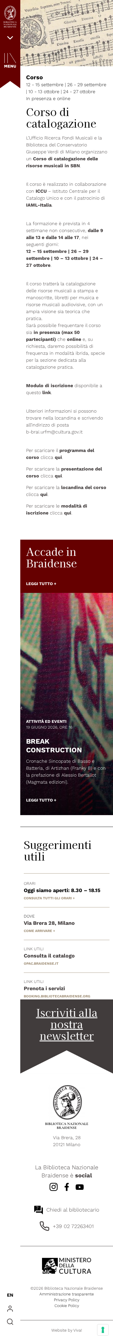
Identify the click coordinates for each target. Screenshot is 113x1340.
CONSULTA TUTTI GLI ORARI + (49, 898)
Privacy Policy (66, 1299)
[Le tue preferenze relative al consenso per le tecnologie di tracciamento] (102, 1329)
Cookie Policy (66, 1305)
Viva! (77, 1330)
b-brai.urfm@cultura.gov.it (54, 432)
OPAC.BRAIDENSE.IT (41, 964)
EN (10, 1295)
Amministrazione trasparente (66, 1294)
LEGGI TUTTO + (41, 583)
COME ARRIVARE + (39, 931)
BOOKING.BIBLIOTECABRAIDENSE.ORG (57, 996)
